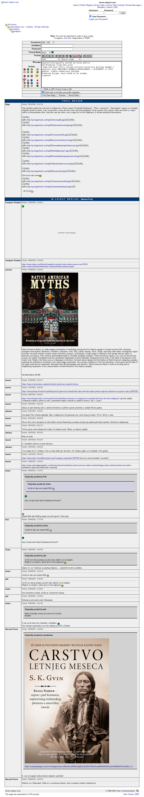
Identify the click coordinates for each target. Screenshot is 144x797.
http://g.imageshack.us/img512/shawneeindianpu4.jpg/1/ (50, 187)
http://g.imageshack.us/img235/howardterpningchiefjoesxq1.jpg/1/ (53, 145)
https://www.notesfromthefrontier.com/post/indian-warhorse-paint (48, 266)
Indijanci (17, 31)
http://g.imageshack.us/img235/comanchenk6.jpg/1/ (48, 135)
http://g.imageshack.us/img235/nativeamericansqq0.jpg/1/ (50, 125)
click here (67, 38)
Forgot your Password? (98, 19)
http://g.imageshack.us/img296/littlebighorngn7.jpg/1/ (48, 151)
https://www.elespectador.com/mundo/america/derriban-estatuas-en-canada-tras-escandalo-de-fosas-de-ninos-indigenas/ (70, 398)
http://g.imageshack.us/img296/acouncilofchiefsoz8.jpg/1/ (50, 140)
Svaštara (15, 29)
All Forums (12, 25)
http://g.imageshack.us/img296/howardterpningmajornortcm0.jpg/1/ (54, 156)
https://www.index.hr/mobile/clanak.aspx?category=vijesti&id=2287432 (50, 458)
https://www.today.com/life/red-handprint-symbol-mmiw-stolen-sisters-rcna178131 (55, 264)
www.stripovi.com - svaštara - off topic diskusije (29, 27)
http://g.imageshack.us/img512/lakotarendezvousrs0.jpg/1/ (51, 164)
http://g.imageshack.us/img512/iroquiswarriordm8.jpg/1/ (49, 181)
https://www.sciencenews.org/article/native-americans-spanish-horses (50, 384)
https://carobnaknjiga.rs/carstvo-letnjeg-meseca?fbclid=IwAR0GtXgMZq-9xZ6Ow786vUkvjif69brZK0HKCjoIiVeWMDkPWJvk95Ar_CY (79, 766)
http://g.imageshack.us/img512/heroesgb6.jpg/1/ (46, 120)
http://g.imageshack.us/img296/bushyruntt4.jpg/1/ (47, 171)
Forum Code (61, 89)
